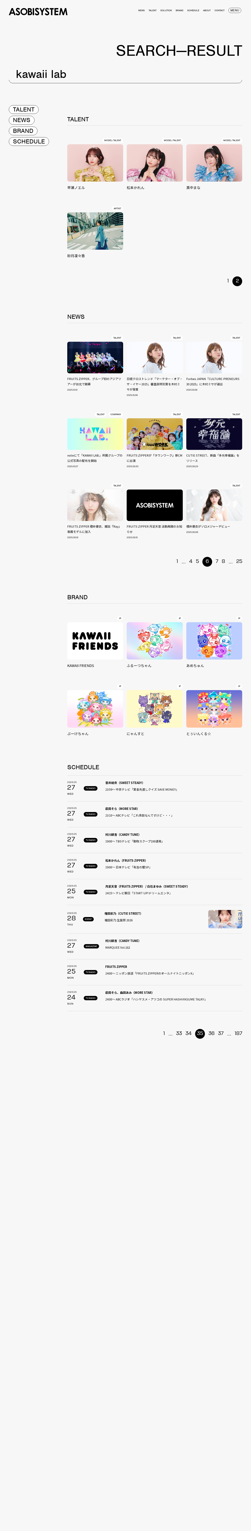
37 (221, 1033)
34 (189, 1033)
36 (211, 1033)
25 (239, 561)
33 (179, 1033)
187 (238, 1033)
